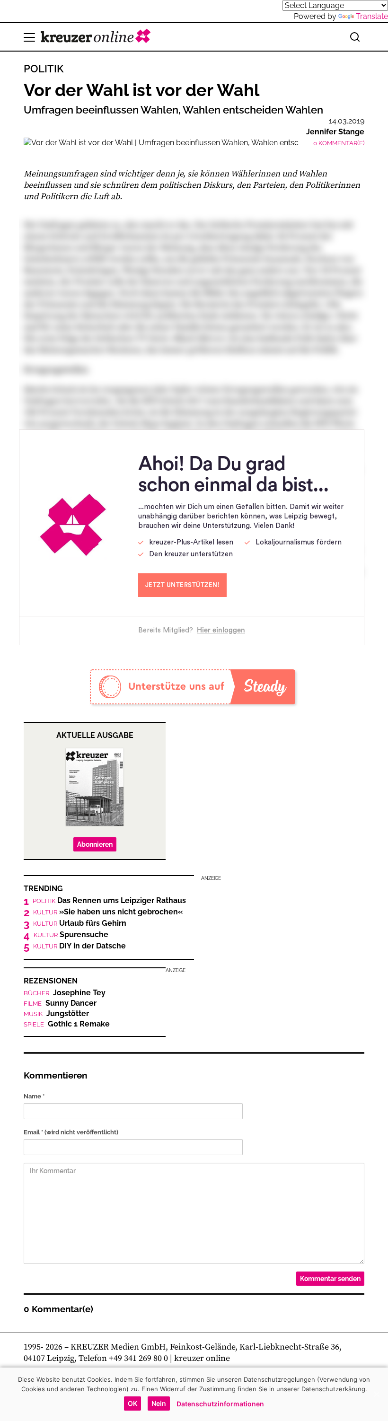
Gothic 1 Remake (67, 1024)
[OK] (376, 1394)
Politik (44, 68)
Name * (34, 1096)
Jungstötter (56, 1013)
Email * (71, 1132)
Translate (372, 16)
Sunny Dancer (60, 1003)
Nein (158, 1403)
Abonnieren (95, 844)
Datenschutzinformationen (220, 1404)
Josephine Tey (65, 993)
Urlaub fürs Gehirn (79, 923)
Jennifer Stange (335, 131)
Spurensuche (71, 934)
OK (132, 1403)
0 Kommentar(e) (338, 143)
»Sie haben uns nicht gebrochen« (108, 912)
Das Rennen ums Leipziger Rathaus (109, 900)
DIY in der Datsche (79, 946)
